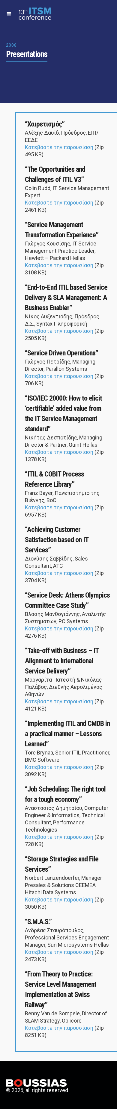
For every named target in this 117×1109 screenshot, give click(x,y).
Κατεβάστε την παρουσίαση (59, 147)
